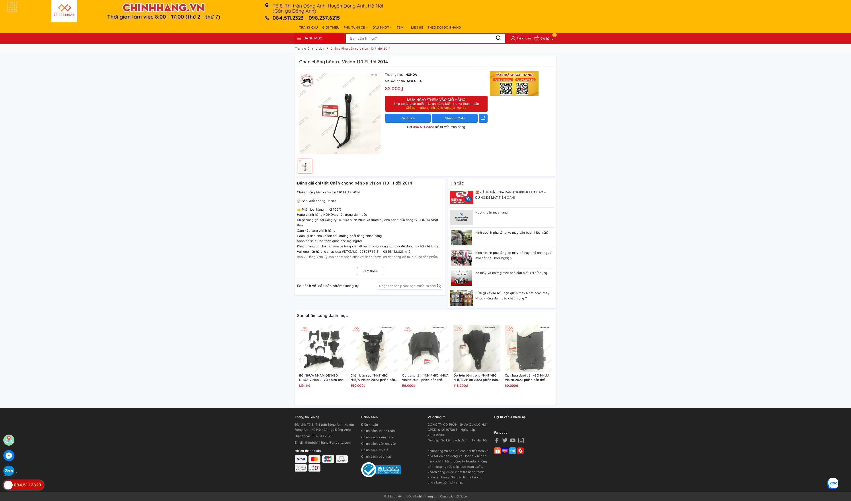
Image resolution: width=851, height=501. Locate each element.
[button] (300, 360)
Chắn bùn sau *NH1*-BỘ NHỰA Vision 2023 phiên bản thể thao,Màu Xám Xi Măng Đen (373, 377)
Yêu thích (408, 118)
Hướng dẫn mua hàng (491, 212)
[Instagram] (521, 440)
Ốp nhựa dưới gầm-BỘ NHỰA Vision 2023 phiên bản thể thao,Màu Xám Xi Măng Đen (527, 377)
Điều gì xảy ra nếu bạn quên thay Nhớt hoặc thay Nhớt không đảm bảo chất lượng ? (512, 295)
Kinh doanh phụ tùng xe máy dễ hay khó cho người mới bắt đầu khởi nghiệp (513, 255)
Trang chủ (308, 27)
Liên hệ (417, 27)
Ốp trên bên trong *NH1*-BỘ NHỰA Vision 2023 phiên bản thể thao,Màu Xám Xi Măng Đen (475, 377)
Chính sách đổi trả (374, 450)
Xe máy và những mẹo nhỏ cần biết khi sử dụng (511, 273)
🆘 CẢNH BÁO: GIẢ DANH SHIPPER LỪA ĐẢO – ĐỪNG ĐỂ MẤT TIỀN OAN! (510, 194)
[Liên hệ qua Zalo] (8, 471)
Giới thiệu (330, 27)
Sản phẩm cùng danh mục (322, 315)
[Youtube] (512, 440)
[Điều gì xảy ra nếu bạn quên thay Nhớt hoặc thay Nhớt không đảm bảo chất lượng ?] (461, 298)
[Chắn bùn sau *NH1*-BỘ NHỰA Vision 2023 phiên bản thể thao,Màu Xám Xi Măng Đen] (374, 348)
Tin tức (457, 183)
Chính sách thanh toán (378, 431)
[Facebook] (497, 440)
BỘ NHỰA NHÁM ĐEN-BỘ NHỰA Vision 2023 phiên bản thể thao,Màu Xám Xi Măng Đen (321, 377)
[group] (340, 113)
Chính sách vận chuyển (378, 443)
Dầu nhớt (381, 27)
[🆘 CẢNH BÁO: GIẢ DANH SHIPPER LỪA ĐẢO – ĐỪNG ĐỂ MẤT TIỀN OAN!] (461, 197)
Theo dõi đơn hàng (444, 27)
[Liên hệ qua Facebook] (8, 455)
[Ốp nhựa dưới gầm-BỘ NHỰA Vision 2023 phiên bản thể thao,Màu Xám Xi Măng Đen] (528, 348)
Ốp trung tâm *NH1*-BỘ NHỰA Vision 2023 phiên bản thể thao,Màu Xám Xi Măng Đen (425, 377)
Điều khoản (369, 424)
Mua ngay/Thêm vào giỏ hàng (436, 103)
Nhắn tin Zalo (455, 118)
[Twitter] (504, 440)
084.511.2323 (423, 127)
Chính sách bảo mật (376, 456)
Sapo (463, 496)
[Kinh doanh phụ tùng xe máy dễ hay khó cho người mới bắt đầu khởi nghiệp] (461, 258)
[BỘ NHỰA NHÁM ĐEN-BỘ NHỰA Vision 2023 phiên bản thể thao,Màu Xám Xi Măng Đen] (322, 348)
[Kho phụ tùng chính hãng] (514, 83)
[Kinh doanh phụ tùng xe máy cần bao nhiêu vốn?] (461, 237)
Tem (400, 27)
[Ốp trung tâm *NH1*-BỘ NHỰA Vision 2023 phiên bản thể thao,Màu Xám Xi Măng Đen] (425, 348)
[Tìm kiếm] (498, 38)
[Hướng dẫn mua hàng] (461, 217)
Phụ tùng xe (355, 27)
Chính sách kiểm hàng (377, 437)
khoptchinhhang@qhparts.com (327, 442)
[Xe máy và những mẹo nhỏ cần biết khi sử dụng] (461, 278)
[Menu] (299, 38)
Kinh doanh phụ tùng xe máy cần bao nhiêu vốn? (511, 232)
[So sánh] (483, 118)
